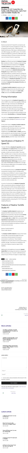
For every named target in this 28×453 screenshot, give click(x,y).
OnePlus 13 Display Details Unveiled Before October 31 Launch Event (10, 331)
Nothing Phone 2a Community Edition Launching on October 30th (21, 308)
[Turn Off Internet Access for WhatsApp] (20, 432)
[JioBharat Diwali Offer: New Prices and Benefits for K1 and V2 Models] (22, 340)
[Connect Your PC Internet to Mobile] (20, 439)
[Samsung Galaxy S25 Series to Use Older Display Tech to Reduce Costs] (22, 348)
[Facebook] (7, 18)
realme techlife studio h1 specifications (8, 270)
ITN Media (5, 15)
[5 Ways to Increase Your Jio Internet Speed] (20, 447)
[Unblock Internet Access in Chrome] (20, 417)
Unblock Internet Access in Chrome (9, 416)
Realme (6, 259)
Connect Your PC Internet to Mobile (10, 438)
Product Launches (5, 7)
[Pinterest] (13, 18)
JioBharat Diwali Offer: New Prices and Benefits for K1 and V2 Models (10, 339)
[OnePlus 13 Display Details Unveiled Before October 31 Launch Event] (22, 332)
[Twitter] (10, 18)
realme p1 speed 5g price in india (7, 260)
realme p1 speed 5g (12, 259)
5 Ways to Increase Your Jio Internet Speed (9, 445)
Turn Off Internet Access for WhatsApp (9, 431)
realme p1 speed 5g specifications (8, 262)
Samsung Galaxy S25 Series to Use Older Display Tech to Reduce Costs (10, 347)
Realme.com (20, 119)
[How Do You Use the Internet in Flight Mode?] (20, 425)
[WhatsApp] (16, 18)
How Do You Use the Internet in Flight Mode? (9, 423)
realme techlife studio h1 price (7, 268)
